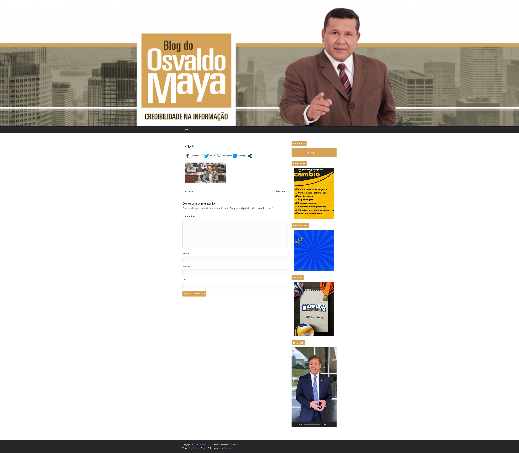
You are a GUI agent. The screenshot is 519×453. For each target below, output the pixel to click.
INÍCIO (187, 129)
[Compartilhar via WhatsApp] (224, 156)
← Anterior (188, 191)
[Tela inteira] (333, 424)
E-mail (186, 266)
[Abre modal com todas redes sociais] (249, 156)
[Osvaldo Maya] (259, 8)
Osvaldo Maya (309, 152)
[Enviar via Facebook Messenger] (239, 156)
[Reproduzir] (295, 424)
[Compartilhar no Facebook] (192, 156)
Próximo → (281, 191)
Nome (186, 253)
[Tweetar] (209, 156)
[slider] (312, 424)
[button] (314, 387)
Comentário (189, 216)
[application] (314, 387)
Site (184, 279)
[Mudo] (328, 424)
